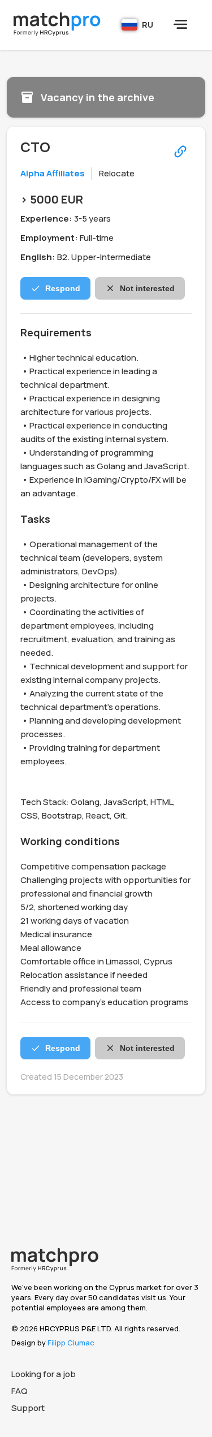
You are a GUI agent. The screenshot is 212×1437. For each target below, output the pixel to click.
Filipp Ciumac (70, 1343)
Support (28, 1408)
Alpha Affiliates (52, 173)
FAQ (19, 1391)
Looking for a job (43, 1374)
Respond (62, 288)
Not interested (147, 288)
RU (147, 24)
